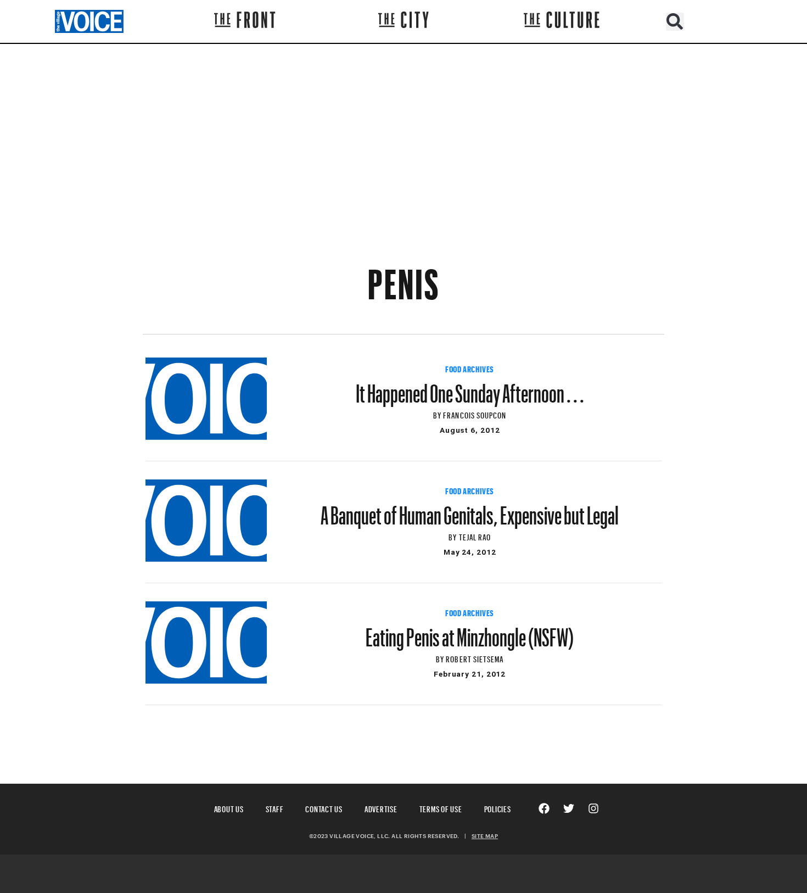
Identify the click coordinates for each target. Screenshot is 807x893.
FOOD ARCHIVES (469, 368)
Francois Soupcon (474, 414)
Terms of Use (440, 807)
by (438, 414)
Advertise (381, 807)
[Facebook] (544, 808)
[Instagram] (593, 808)
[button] (675, 22)
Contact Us (324, 807)
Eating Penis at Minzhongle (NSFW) (470, 632)
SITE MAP (485, 836)
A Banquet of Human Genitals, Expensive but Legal (470, 510)
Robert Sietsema (474, 657)
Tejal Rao (475, 535)
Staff (275, 807)
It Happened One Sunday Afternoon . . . (470, 388)
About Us (229, 807)
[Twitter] (569, 808)
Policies (497, 807)
